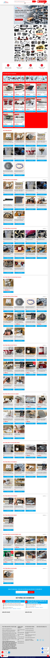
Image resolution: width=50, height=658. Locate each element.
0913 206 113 (19, 608)
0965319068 (37, 607)
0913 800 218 (10, 608)
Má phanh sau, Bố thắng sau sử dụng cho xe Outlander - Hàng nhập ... (41, 405)
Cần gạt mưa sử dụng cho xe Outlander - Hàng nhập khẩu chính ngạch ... (41, 107)
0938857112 (41, 607)
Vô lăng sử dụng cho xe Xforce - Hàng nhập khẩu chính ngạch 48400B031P (41, 239)
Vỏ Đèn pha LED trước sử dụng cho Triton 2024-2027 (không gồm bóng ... (19, 356)
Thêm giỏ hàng (9, 96)
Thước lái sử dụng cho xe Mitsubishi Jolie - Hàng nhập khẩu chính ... (41, 560)
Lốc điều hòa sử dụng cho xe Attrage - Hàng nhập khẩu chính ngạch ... (18, 337)
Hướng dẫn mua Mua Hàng (29, 628)
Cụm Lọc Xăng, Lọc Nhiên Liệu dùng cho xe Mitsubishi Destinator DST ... (8, 288)
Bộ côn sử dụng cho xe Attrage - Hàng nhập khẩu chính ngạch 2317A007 (41, 322)
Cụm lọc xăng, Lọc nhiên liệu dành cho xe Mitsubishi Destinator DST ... (19, 142)
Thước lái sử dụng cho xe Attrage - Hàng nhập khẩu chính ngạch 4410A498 (19, 488)
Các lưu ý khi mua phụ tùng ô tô (30, 637)
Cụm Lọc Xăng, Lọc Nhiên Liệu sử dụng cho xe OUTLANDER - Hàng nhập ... (8, 434)
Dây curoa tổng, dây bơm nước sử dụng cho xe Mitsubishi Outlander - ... (8, 405)
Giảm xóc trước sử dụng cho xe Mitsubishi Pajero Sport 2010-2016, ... (19, 386)
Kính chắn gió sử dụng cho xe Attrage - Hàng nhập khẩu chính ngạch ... (18, 322)
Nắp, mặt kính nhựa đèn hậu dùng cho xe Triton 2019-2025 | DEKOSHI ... (42, 356)
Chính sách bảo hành (21, 632)
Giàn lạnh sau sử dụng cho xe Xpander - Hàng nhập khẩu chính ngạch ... (7, 205)
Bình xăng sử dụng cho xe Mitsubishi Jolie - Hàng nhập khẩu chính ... (19, 560)
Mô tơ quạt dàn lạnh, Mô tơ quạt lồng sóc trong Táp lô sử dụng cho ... (8, 171)
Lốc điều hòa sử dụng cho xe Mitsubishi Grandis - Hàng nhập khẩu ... (18, 507)
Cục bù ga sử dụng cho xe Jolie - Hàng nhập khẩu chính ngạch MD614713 (41, 545)
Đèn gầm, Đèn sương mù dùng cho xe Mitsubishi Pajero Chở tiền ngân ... (30, 142)
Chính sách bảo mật (21, 641)
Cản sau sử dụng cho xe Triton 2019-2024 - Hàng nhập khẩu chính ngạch (8, 371)
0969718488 (32, 607)
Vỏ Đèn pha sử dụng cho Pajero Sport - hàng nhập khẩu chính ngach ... (42, 454)
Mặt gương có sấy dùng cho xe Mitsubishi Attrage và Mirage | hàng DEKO (8, 142)
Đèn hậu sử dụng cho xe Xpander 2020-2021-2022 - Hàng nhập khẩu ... (19, 107)
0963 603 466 (14, 608)
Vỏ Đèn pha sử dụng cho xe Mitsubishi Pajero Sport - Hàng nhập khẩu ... (29, 454)
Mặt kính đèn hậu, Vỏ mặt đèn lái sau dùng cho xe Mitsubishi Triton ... (30, 157)
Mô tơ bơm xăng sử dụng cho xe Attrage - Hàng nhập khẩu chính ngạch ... (7, 122)
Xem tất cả (44, 179)
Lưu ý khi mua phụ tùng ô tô (29, 630)
